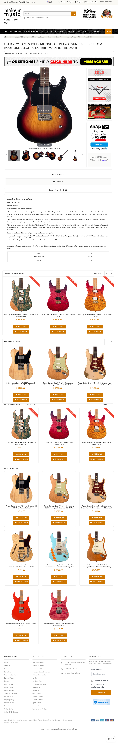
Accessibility (33, 725)
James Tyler (36, 692)
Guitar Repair (8, 689)
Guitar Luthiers (9, 692)
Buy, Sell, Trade (9, 683)
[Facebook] (55, 195)
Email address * (97, 674)
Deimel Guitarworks (39, 679)
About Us (7, 670)
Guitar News (14, 727)
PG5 (10, 41)
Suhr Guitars (36, 710)
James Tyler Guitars (14, 278)
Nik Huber (35, 695)
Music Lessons (9, 695)
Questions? (58, 179)
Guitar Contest (9, 713)
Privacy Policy (8, 701)
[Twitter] (58, 195)
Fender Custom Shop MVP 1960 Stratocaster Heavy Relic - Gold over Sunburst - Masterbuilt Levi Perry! (96, 512)
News (6, 667)
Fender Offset (37, 686)
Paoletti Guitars (37, 701)
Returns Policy (9, 707)
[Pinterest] (63, 195)
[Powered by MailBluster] (101, 707)
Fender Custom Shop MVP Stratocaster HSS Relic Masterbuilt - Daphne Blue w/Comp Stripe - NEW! (58, 571)
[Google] (61, 195)
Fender (34, 683)
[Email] (66, 195)
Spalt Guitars (36, 707)
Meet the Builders (38, 667)
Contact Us (59, 186)
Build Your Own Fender (59, 725)
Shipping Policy (9, 704)
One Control (36, 698)
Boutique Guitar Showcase (41, 676)
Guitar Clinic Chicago (11, 717)
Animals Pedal (37, 673)
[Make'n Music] (12, 12)
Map (5, 27)
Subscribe (101, 697)
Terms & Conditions (10, 698)
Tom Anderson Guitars (39, 713)
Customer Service (10, 679)
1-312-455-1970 (12, 24)
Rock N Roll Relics (38, 704)
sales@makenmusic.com (73, 678)
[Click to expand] (44, 112)
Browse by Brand (38, 670)
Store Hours (8, 676)
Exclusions (7, 710)
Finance (6, 686)
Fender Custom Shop (39, 689)
